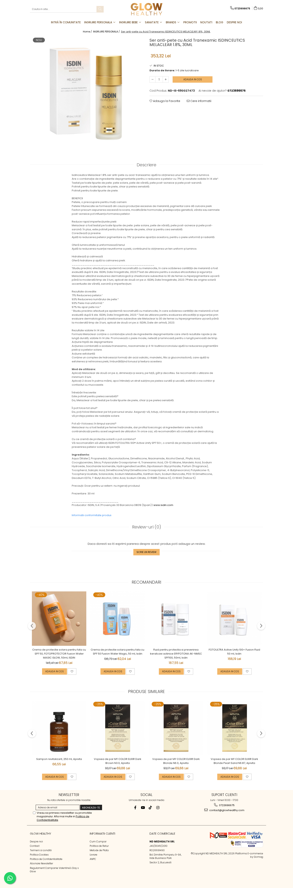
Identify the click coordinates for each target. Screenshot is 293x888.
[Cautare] (100, 9)
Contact (34, 846)
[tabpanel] (87, 92)
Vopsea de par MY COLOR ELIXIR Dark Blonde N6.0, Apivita (176, 761)
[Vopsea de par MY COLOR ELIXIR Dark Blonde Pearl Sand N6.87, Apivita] (234, 728)
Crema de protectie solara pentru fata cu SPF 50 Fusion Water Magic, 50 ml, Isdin (117, 652)
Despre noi (36, 841)
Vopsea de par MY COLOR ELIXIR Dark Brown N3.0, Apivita (117, 761)
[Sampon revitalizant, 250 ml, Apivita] (59, 728)
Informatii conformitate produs (91, 515)
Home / (87, 31)
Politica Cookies (39, 854)
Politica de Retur (99, 846)
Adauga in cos (192, 79)
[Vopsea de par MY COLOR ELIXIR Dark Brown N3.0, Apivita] (117, 728)
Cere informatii (200, 101)
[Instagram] (157, 807)
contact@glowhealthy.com (226, 810)
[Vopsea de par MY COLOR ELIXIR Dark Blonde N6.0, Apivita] (176, 728)
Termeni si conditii (41, 850)
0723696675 (226, 805)
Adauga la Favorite (166, 101)
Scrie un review (146, 552)
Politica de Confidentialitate (46, 859)
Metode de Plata (99, 850)
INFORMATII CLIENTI (102, 833)
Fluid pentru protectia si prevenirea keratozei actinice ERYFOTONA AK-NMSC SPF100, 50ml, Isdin (176, 654)
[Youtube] (142, 807)
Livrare (93, 854)
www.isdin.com (163, 505)
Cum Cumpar (98, 841)
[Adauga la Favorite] (72, 671)
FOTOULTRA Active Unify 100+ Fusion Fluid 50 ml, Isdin (234, 652)
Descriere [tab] (146, 165)
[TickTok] (150, 807)
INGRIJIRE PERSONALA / (106, 31)
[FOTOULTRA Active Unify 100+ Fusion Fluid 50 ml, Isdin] (234, 618)
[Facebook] (135, 807)
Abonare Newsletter (41, 863)
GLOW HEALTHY (40, 833)
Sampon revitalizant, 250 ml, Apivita (59, 759)
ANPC (93, 859)
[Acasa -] (146, 9)
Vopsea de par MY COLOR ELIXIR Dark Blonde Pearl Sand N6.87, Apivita (234, 761)
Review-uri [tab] (146, 527)
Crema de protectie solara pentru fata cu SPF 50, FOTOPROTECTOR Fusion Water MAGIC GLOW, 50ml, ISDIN (59, 654)
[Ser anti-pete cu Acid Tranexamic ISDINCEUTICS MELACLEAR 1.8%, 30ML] (87, 92)
